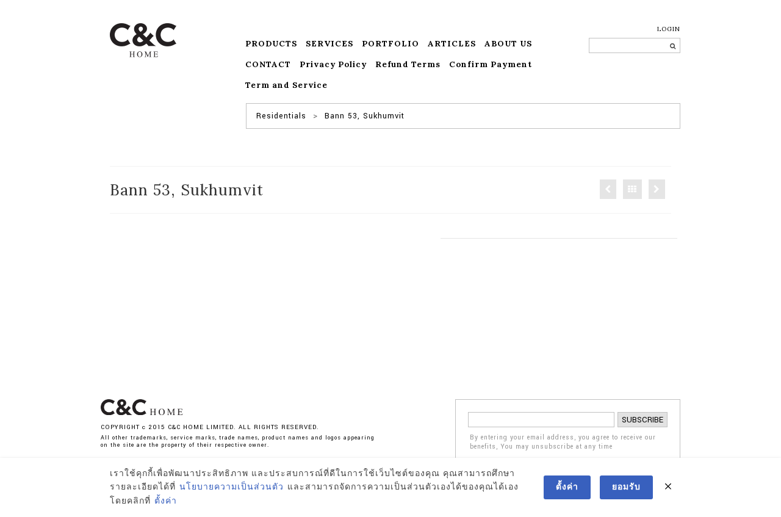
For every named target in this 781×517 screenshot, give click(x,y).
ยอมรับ (626, 487)
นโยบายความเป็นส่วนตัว (231, 487)
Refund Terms (408, 64)
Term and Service (286, 85)
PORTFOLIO (390, 43)
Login (668, 29)
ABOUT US (508, 43)
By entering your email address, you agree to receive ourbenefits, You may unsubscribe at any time (563, 442)
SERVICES (329, 43)
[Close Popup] (668, 487)
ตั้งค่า (165, 501)
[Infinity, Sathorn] (657, 189)
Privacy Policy (333, 64)
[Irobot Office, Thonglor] (608, 189)
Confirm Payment (490, 64)
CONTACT (268, 64)
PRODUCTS (271, 43)
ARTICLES (452, 43)
